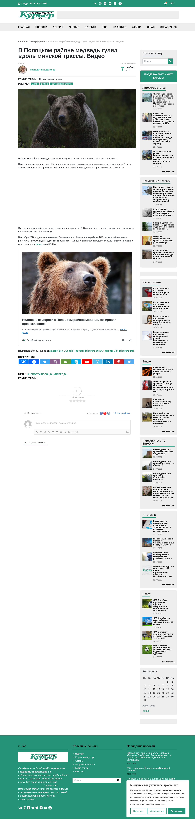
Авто (34, 84)
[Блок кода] (65, 432)
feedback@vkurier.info (30, 785)
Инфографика (151, 282)
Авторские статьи (154, 87)
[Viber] (55, 361)
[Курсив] (41, 432)
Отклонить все (157, 811)
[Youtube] (87, 361)
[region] (157, 798)
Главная (24, 27)
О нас (151, 27)
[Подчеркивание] (45, 432)
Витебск (90, 27)
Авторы (58, 27)
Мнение (74, 27)
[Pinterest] (119, 361)
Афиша (136, 27)
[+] (76, 432)
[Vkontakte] (24, 361)
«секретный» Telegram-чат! (118, 351)
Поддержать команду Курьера (158, 76)
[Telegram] (45, 361)
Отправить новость (85, 764)
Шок (104, 27)
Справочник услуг (84, 757)
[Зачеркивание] (49, 432)
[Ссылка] (69, 432)
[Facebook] (34, 361)
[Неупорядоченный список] (57, 432)
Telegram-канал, (94, 351)
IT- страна (149, 514)
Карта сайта (81, 768)
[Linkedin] (108, 361)
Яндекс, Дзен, (57, 351)
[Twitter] (129, 361)
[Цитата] (61, 432)
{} (73, 432)
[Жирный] (37, 432)
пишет (39, 244)
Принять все (176, 811)
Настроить (138, 811)
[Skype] (76, 361)
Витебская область (62, 84)
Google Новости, (74, 351)
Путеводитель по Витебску (153, 442)
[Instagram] (97, 361)
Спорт (146, 594)
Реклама (79, 771)
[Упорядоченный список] (53, 432)
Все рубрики (37, 41)
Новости (41, 27)
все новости (167, 172)
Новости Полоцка (41, 374)
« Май (145, 711)
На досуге (119, 27)
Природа (61, 374)
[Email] (66, 361)
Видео (44, 84)
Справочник (168, 27)
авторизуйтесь (123, 413)
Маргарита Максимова (42, 69)
